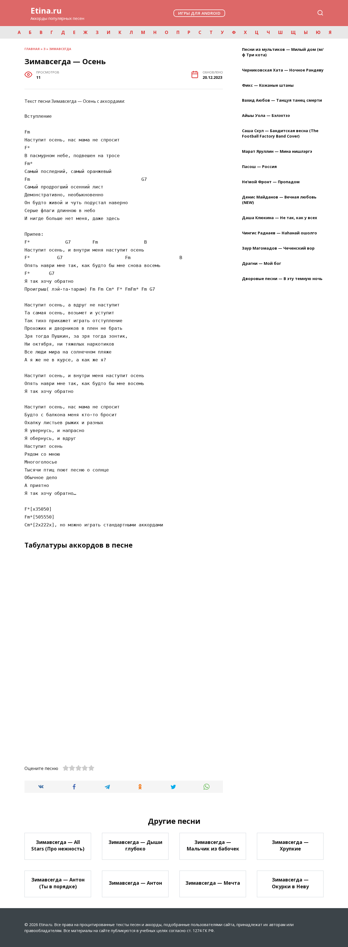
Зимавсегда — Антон (135, 883)
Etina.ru (46, 10)
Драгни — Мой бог (261, 263)
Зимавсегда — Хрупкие (290, 845)
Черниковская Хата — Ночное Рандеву (283, 70)
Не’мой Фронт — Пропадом (271, 182)
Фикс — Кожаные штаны (268, 85)
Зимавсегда (60, 49)
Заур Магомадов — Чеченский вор (278, 248)
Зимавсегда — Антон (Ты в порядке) (58, 883)
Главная (32, 49)
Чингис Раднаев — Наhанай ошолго (279, 232)
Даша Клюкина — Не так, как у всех (279, 218)
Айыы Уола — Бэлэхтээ (266, 115)
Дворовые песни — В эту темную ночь (282, 278)
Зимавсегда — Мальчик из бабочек (213, 845)
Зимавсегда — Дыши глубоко (135, 845)
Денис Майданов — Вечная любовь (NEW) (279, 199)
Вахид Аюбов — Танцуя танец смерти (282, 100)
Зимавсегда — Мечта (212, 883)
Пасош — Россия (259, 166)
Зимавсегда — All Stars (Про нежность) (57, 845)
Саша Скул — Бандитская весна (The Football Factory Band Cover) (280, 133)
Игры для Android (199, 13)
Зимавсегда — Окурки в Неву (290, 883)
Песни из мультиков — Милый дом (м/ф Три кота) (283, 52)
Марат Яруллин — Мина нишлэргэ (277, 151)
